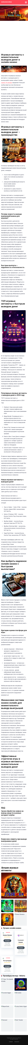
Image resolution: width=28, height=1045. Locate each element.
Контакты (17, 1041)
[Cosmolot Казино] (21, 938)
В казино (7, 940)
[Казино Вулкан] (7, 932)
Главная (11, 1041)
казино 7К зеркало (6, 82)
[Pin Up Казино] (7, 957)
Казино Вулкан (7, 935)
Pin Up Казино (7, 960)
